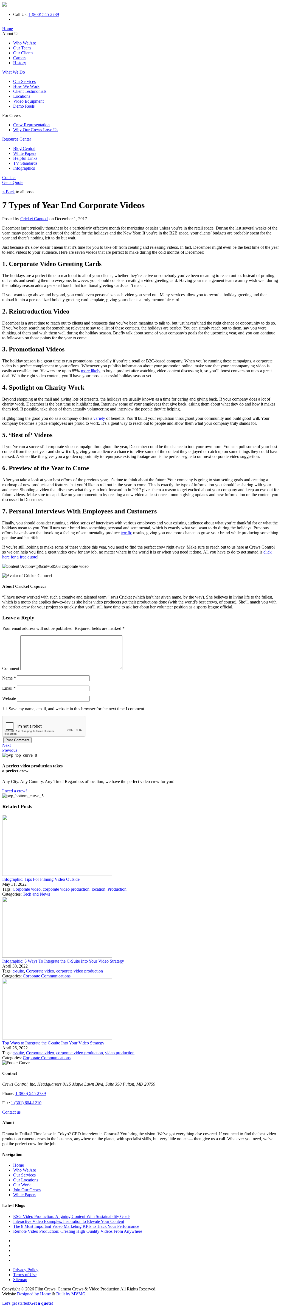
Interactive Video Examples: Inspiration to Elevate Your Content (68, 1221)
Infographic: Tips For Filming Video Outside (41, 879)
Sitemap (20, 1279)
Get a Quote (12, 182)
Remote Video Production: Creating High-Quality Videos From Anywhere (77, 1231)
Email (9, 688)
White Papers (24, 153)
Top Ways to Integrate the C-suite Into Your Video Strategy (53, 1043)
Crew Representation (31, 124)
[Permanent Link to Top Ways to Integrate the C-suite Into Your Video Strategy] (57, 1038)
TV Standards (25, 163)
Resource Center (16, 139)
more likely (90, 370)
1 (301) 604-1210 (26, 1102)
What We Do (13, 72)
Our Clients (23, 53)
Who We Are (24, 43)
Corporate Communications (47, 976)
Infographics (24, 168)
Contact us (11, 1112)
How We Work (26, 86)
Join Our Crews (27, 1189)
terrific (126, 532)
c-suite (18, 971)
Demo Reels (24, 106)
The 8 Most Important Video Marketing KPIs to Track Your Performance (76, 1226)
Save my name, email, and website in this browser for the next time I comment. (77, 708)
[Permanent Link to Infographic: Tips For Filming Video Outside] (57, 874)
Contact (9, 177)
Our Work (22, 1185)
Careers (19, 57)
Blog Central (24, 148)
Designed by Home (34, 1294)
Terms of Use (24, 1274)
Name (9, 678)
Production (117, 889)
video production (119, 1052)
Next (6, 745)
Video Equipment (28, 101)
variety (99, 418)
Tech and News (36, 894)
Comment (10, 668)
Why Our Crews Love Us (35, 129)
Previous (9, 750)
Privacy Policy (25, 1269)
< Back (8, 191)
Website (9, 698)
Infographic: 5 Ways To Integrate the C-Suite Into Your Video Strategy (63, 961)
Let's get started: (27, 1303)
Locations (21, 96)
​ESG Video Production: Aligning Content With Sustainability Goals (71, 1216)
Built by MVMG (71, 1294)
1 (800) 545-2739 (44, 14)
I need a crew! (14, 791)
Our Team (22, 48)
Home (7, 28)
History (19, 62)
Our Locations (25, 1180)
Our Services (24, 81)
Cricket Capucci (34, 218)
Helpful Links (25, 158)
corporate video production (66, 889)
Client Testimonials (29, 91)
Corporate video (27, 889)
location (98, 889)
